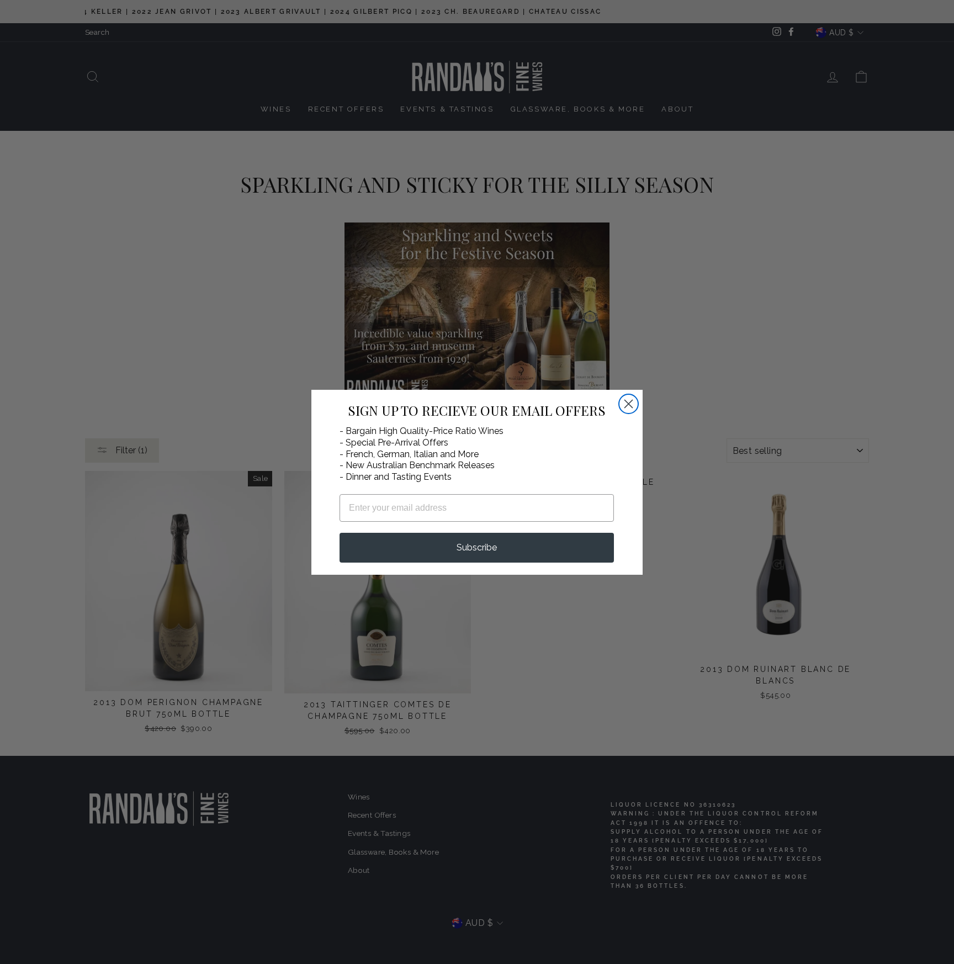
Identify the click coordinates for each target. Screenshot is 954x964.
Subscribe (477, 547)
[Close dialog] (628, 404)
